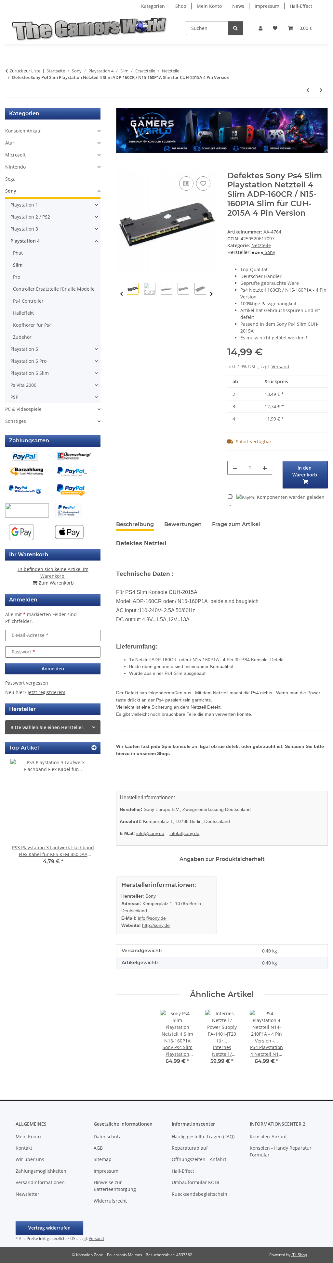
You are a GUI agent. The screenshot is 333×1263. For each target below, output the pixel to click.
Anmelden (53, 668)
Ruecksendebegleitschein (199, 1194)
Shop (180, 6)
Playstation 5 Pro (28, 361)
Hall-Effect (301, 6)
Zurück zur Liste (25, 71)
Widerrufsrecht (110, 1201)
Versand (280, 366)
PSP (14, 397)
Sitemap (103, 1159)
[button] (260, 28)
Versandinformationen (40, 1182)
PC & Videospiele (23, 409)
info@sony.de (150, 833)
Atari (10, 143)
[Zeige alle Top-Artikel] (94, 748)
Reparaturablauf (190, 1148)
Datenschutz (107, 1136)
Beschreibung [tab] (135, 524)
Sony (10, 191)
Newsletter (27, 1194)
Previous (121, 294)
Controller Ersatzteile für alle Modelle (54, 289)
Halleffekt (23, 313)
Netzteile (261, 245)
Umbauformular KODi (195, 1182)
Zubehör (22, 337)
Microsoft (15, 155)
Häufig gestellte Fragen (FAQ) (203, 1136)
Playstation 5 (24, 349)
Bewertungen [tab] (183, 524)
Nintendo (15, 167)
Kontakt (24, 1148)
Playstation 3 (24, 229)
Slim (17, 265)
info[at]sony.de (184, 833)
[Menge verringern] (235, 467)
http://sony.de (156, 925)
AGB (98, 1148)
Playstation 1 (24, 205)
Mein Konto (209, 6)
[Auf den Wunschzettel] (203, 183)
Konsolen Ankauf (23, 131)
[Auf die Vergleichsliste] (186, 183)
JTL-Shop (299, 1254)
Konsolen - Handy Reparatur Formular (281, 1151)
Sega (10, 179)
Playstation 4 (25, 241)
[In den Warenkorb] (121, 167)
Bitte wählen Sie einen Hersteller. (47, 727)
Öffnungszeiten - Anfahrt (199, 1159)
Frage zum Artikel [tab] (236, 524)
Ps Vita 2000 (23, 385)
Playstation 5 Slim (29, 373)
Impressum (267, 6)
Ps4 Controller (28, 301)
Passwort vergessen (26, 683)
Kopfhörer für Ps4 (32, 325)
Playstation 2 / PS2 (30, 217)
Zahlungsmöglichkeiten (41, 1171)
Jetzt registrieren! (46, 692)
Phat (18, 253)
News (238, 6)
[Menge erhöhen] (265, 467)
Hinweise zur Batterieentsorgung (115, 1185)
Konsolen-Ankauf (268, 1136)
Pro (16, 277)
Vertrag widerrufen (49, 1228)
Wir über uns (30, 1159)
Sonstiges (15, 421)
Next (211, 294)
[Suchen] (235, 28)
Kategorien (153, 6)
